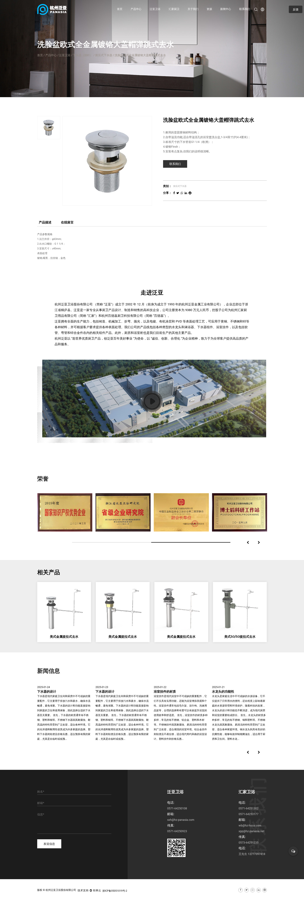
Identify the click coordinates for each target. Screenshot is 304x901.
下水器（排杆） (83, 55)
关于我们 (193, 9)
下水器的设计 (46, 691)
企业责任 (193, 14)
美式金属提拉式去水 (63, 636)
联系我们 (244, 9)
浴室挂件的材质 (165, 691)
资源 (209, 9)
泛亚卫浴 (155, 9)
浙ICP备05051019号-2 (114, 890)
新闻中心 (225, 9)
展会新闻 (226, 14)
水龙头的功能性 (223, 691)
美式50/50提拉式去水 (238, 636)
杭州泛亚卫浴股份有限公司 (61, 890)
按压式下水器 (103, 55)
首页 (119, 9)
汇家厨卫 (136, 14)
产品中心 (136, 9)
